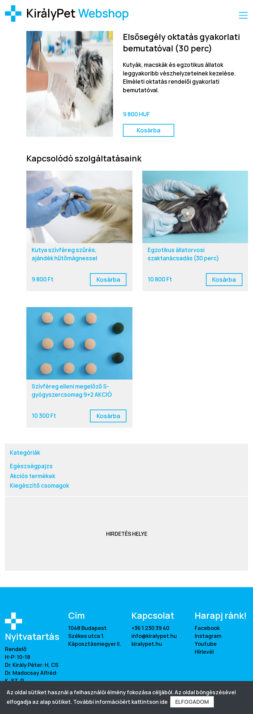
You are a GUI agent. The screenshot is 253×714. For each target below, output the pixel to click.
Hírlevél (204, 651)
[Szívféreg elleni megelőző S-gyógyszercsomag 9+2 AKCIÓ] (79, 343)
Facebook (207, 628)
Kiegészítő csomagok (39, 485)
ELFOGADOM (192, 701)
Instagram (208, 636)
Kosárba (148, 130)
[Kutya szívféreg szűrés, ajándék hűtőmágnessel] (79, 207)
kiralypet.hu (146, 643)
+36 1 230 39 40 (150, 628)
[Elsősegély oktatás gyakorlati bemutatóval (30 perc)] (69, 83)
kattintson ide (149, 701)
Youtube (206, 643)
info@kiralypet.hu (154, 636)
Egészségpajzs (31, 466)
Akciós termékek (32, 476)
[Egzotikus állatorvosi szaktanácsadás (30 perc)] (195, 207)
